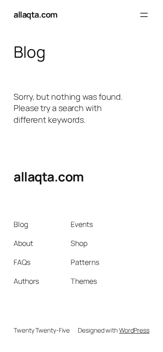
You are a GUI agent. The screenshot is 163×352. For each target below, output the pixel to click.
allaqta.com (36, 14)
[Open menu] (144, 14)
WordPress (134, 330)
